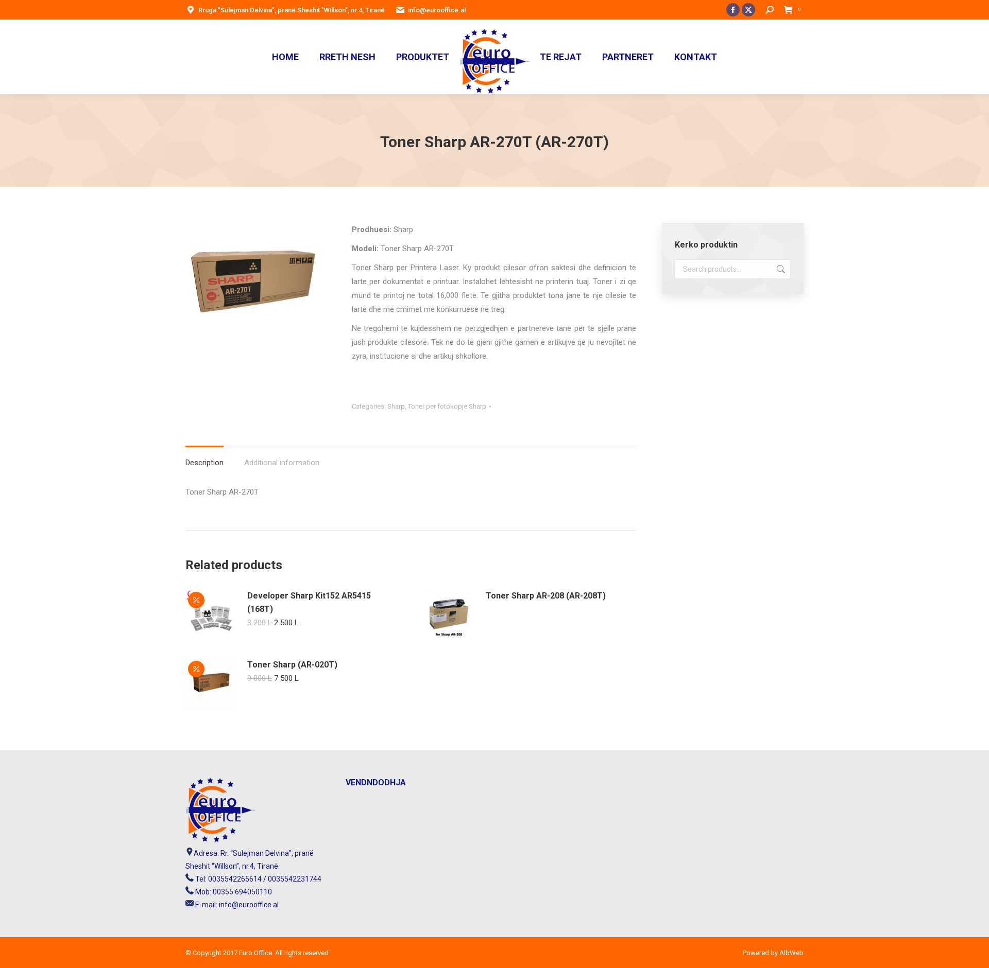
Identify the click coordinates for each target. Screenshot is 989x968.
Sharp (396, 406)
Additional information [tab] (281, 462)
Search (780, 269)
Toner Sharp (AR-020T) (292, 665)
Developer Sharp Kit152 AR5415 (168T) (309, 602)
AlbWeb (791, 953)
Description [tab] (204, 462)
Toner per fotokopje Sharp (447, 406)
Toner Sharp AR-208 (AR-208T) (546, 596)
